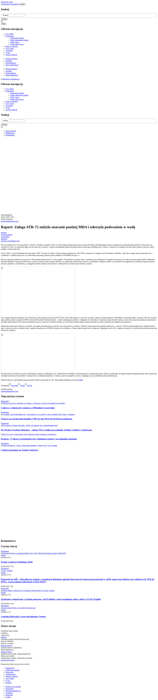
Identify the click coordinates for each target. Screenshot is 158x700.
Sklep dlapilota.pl (12, 65)
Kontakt (8, 683)
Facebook (9, 693)
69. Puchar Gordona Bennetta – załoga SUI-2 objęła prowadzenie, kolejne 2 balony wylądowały (46, 430)
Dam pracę (10, 672)
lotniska (4, 233)
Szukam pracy (11, 674)
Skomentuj (5, 401)
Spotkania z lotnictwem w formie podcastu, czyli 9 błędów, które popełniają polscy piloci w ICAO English (51, 599)
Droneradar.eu (11, 63)
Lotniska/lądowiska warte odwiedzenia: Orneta (23, 616)
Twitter (8, 697)
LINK (80, 380)
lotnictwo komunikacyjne (10, 241)
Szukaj (5, 15)
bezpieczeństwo (6, 235)
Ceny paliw (10, 48)
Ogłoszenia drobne (17, 38)
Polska (3, 555)
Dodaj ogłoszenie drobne (19, 40)
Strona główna (11, 131)
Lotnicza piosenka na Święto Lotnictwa (19, 450)
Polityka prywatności (13, 687)
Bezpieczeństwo (11, 59)
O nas (8, 53)
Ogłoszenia (10, 36)
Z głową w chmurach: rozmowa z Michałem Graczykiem (28, 408)
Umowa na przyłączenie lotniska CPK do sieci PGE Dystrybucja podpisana (36, 419)
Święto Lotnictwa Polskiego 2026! (17, 562)
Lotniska (9, 61)
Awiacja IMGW (11, 55)
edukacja (4, 239)
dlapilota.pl (15, 4)
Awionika (9, 51)
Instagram (9, 695)
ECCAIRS (10, 34)
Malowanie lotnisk (7, 660)
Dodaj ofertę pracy (17, 44)
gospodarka (5, 237)
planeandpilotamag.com (9, 221)
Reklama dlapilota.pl (13, 691)
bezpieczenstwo (6, 646)
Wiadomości (10, 133)
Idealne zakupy (6, 652)
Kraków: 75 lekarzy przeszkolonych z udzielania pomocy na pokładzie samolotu (39, 439)
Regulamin (10, 689)
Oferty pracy (14, 42)
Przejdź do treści (7, 2)
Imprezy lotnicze (12, 46)
